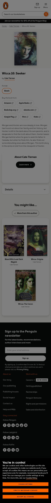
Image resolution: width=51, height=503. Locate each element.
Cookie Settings (25, 484)
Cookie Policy (31, 478)
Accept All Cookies (25, 497)
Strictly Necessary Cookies (26, 490)
